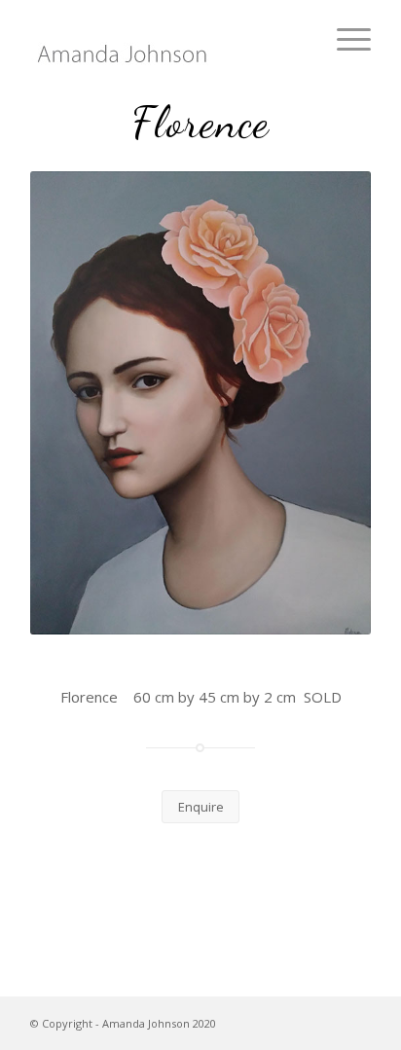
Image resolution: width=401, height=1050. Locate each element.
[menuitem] (344, 39)
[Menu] (344, 39)
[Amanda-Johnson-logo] (166, 39)
